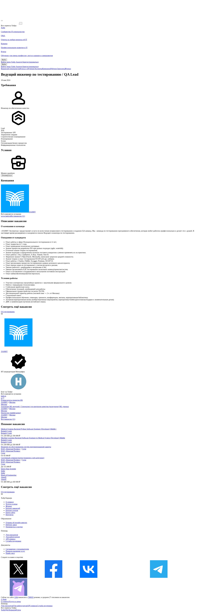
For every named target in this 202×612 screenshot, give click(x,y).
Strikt (3, 471)
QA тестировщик (8, 312)
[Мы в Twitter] (18, 577)
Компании (46, 69)
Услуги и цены (11, 504)
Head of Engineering (8, 475)
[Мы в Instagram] (123, 577)
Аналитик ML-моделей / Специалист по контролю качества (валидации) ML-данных (35, 407)
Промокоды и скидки (14, 527)
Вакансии (5, 69)
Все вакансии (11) (18, 216)
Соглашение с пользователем (17, 549)
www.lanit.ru (6, 216)
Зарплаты (61, 69)
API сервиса (10, 539)
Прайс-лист (10, 553)
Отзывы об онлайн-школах (16, 523)
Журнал (68, 69)
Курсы (18, 610)
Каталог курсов (12, 510)
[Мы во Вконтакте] (88, 577)
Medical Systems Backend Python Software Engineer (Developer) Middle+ (29, 429)
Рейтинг (53, 69)
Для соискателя (12, 535)
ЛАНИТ (32, 212)
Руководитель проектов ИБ (12, 400)
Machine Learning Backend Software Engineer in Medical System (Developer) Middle (33, 438)
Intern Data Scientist (8, 469)
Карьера (12, 610)
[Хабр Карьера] (10, 23)
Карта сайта (10, 513)
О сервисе (10, 502)
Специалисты (14, 69)
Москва (12, 402)
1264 (16, 597)
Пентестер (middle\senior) (11, 413)
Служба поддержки (13, 541)
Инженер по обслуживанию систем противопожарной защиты (26, 447)
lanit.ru (3, 396)
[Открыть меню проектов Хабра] (2, 20)
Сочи (24, 449)
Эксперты (38, 69)
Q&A (7, 610)
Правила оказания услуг (15, 551)
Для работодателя (13, 537)
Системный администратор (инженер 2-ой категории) (22, 458)
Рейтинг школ (11, 525)
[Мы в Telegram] (158, 577)
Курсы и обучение (27, 69)
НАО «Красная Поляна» (10, 449)
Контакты (9, 515)
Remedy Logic (6, 431)
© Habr (4, 599)
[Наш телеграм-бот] (18, 595)
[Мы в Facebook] (53, 577)
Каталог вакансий (13, 508)
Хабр (3, 610)
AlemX (3, 477)
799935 (31, 597)
